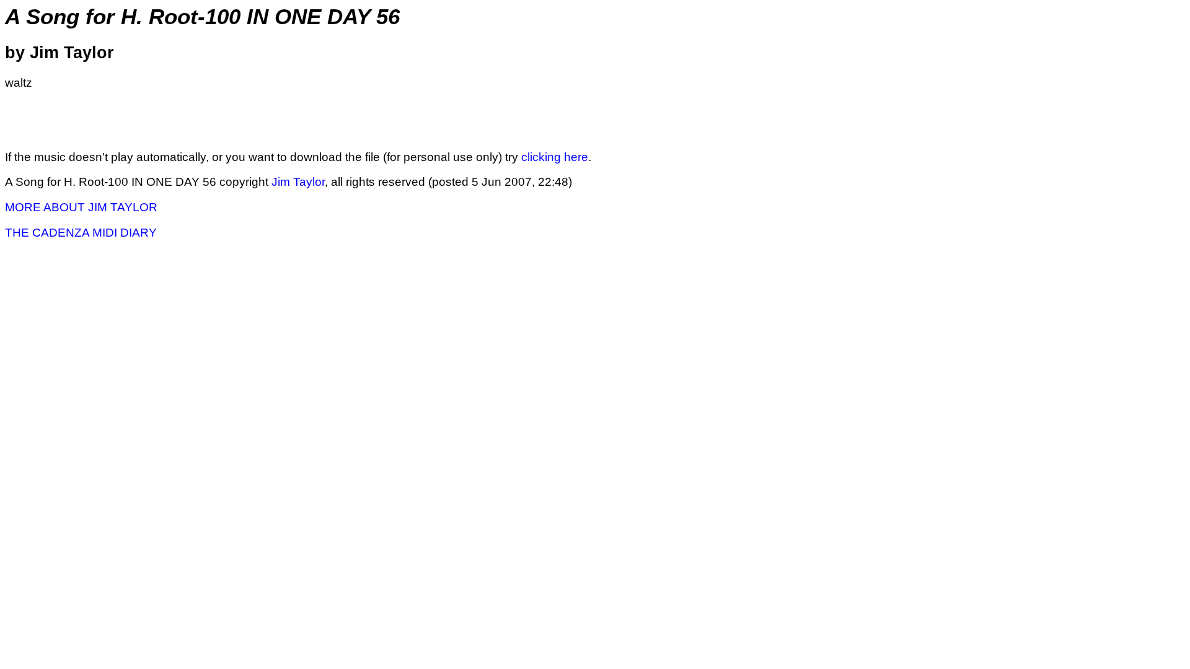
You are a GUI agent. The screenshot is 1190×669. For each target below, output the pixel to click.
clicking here (554, 157)
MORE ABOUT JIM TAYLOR (81, 207)
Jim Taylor (298, 181)
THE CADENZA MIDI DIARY (81, 232)
